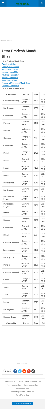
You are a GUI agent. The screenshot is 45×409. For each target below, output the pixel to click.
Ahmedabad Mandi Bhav (13, 382)
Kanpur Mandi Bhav (10, 69)
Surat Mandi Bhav (23, 388)
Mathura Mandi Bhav (10, 75)
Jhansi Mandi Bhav (9, 80)
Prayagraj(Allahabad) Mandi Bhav (16, 83)
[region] (19, 22)
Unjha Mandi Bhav (23, 395)
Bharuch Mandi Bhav (33, 382)
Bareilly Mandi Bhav (10, 66)
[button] (3, 3)
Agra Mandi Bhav (9, 64)
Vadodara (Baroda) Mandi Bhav (22, 392)
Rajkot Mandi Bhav (31, 385)
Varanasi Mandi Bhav (10, 85)
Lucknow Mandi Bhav (10, 72)
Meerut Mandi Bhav (10, 77)
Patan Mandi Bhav (14, 385)
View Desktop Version (23, 403)
